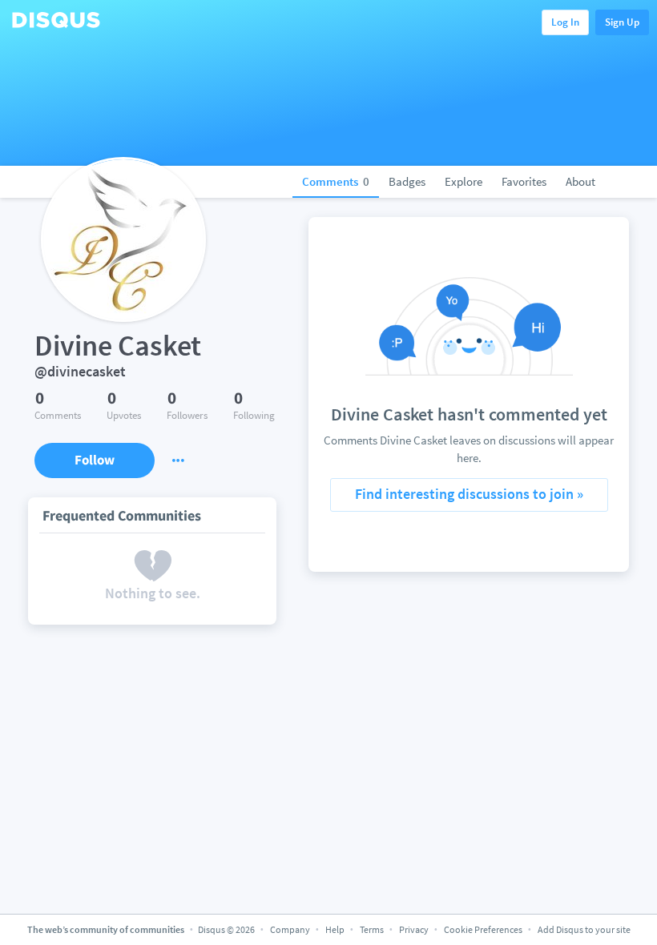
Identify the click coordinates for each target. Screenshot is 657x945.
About (580, 181)
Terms (372, 929)
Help (335, 929)
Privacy (414, 929)
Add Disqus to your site (584, 929)
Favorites (524, 181)
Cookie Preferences (484, 929)
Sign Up (622, 22)
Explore (463, 181)
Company (290, 929)
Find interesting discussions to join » (469, 494)
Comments (335, 181)
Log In (565, 22)
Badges (407, 181)
